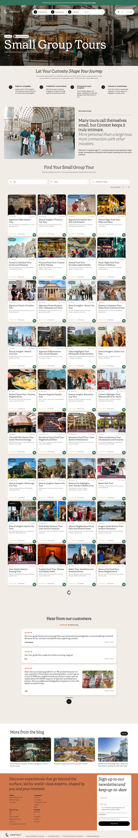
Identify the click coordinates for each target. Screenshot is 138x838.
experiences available (21, 36)
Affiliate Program (14, 836)
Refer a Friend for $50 (16, 834)
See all (124, 770)
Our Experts (38, 836)
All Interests (8, 36)
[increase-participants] (129, 187)
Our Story (37, 834)
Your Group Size (115, 187)
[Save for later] (33, 197)
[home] (13, 14)
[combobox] (28, 181)
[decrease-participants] (123, 187)
